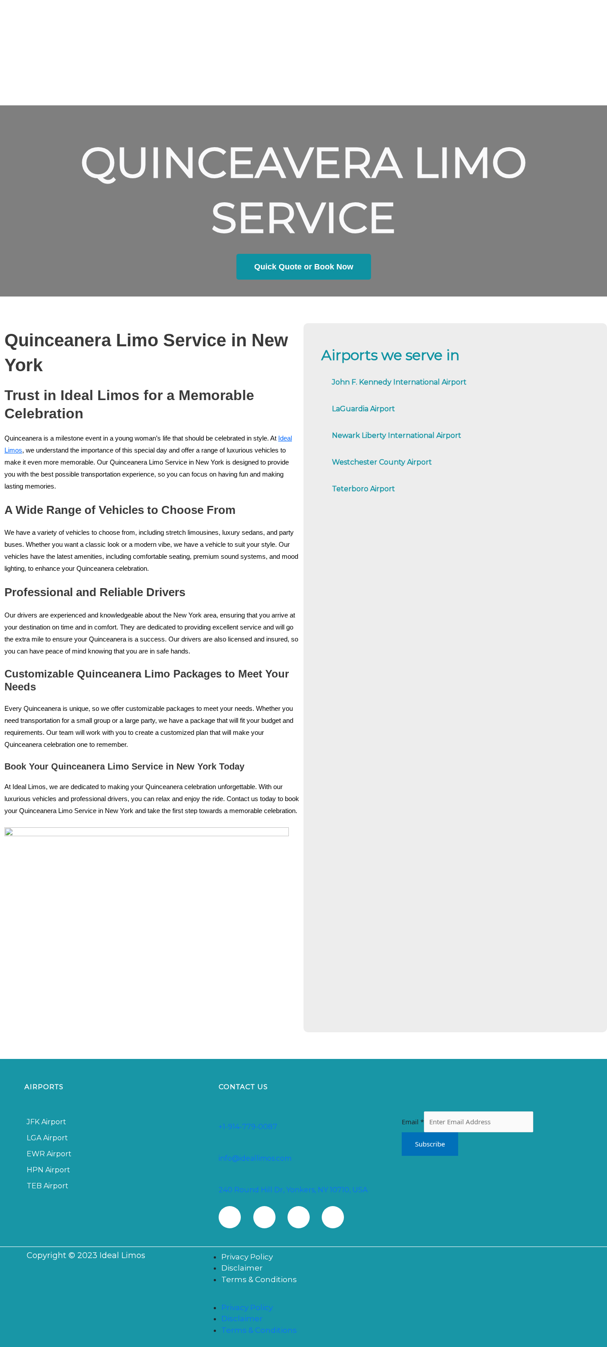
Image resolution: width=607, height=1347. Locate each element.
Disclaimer (242, 1267)
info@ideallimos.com (255, 1158)
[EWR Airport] (114, 1154)
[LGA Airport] (114, 1138)
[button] (395, 1297)
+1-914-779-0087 (248, 1126)
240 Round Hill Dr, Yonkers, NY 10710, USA (293, 1190)
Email (413, 1121)
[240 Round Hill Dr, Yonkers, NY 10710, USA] (223, 1179)
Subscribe (430, 1143)
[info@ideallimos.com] (223, 1147)
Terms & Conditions (259, 1279)
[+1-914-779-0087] (223, 1115)
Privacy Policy (247, 1256)
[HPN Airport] (114, 1170)
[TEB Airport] (114, 1186)
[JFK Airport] (114, 1122)
